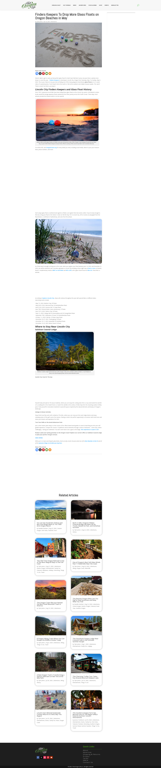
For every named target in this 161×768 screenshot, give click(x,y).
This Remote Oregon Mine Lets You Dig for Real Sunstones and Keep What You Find (85, 600)
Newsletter (114, 5)
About (85, 750)
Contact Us (88, 762)
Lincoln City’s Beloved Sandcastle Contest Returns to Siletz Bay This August (49, 714)
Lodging (90, 646)
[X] (40, 73)
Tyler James (40, 21)
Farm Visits (45, 530)
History (39, 682)
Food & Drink (93, 5)
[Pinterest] (43, 73)
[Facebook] (36, 73)
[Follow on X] (41, 757)
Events (107, 5)
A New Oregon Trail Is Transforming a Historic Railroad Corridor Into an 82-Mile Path (50, 676)
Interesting (57, 570)
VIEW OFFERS (39, 438)
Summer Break (77, 726)
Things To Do (40, 644)
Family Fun (57, 568)
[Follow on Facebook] (38, 757)
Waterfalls (87, 568)
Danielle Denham (43, 528)
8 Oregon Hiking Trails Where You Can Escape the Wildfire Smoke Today (50, 639)
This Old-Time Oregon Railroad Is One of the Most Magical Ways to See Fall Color (50, 562)
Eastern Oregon (41, 568)
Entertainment (50, 568)
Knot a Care (91, 268)
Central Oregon (77, 606)
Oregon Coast (56, 5)
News (74, 5)
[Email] (46, 73)
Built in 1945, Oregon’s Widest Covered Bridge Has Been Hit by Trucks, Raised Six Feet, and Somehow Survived (86, 525)
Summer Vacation (86, 726)
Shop (100, 5)
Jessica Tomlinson (79, 720)
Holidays (51, 570)
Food (55, 530)
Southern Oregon (80, 608)
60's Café (69, 270)
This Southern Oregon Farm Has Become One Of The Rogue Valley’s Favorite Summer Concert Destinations (85, 715)
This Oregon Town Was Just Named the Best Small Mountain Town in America (49, 604)
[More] (49, 73)
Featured (50, 530)
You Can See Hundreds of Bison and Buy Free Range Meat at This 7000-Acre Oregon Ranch (49, 524)
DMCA (85, 760)
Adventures (82, 5)
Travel (42, 572)
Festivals (80, 724)
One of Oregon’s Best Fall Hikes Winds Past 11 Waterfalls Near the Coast (86, 563)
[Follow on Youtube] (51, 757)
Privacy (86, 756)
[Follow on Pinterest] (48, 757)
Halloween (45, 570)
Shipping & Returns (91, 754)
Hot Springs (67, 5)
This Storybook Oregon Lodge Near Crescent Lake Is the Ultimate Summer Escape (85, 640)
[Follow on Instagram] (44, 757)
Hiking (62, 642)
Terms (85, 758)
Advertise (87, 752)
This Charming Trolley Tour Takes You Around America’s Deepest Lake (86, 677)
